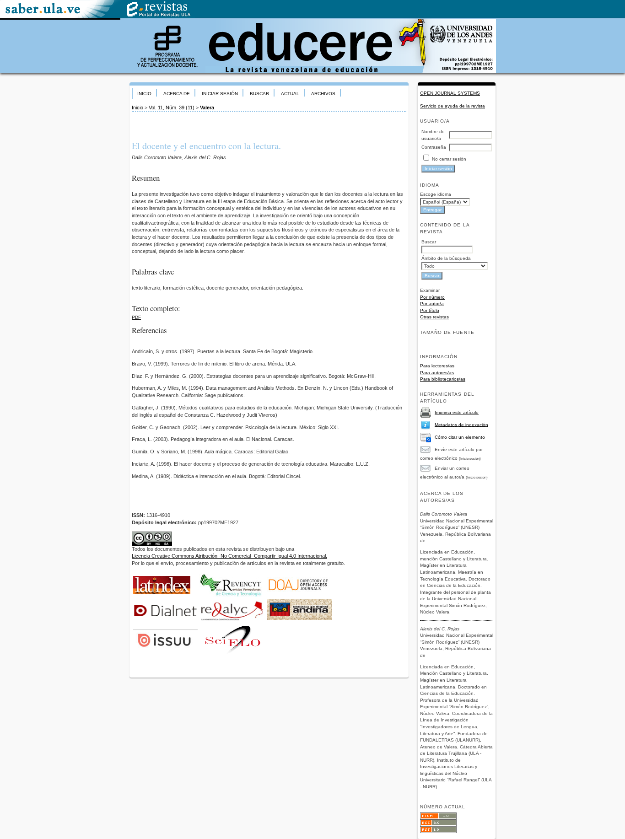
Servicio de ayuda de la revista (452, 105)
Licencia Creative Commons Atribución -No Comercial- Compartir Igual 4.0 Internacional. (229, 556)
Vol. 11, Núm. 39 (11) (171, 107)
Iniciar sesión (220, 93)
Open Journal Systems (450, 93)
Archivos (323, 93)
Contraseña (433, 147)
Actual (290, 93)
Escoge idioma (435, 194)
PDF (136, 317)
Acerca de (176, 93)
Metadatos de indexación (461, 424)
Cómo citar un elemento (460, 436)
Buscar (259, 93)
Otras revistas (434, 316)
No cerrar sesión (449, 158)
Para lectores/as (437, 365)
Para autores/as (437, 372)
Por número (432, 297)
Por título (429, 310)
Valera (207, 107)
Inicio (144, 93)
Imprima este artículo (457, 411)
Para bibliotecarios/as (442, 379)
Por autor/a (432, 303)
